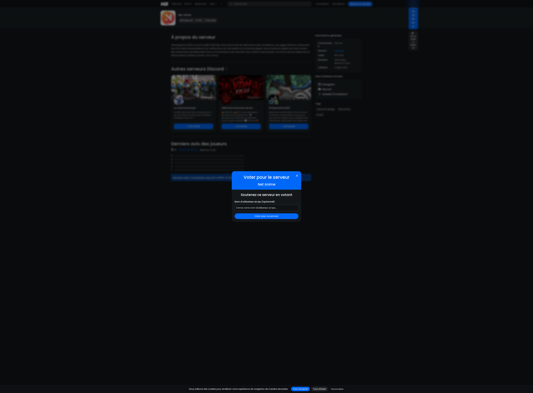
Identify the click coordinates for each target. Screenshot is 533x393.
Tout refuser (319, 388)
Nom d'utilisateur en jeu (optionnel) (255, 201)
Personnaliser (337, 389)
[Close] (297, 176)
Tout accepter (300, 388)
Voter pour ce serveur (266, 216)
